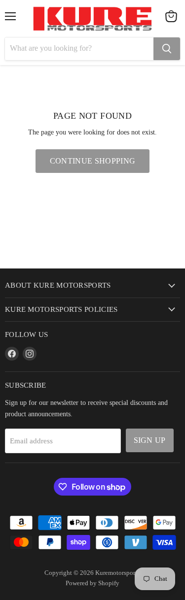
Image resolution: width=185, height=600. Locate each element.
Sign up (150, 440)
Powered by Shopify (92, 583)
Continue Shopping (92, 161)
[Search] (166, 48)
